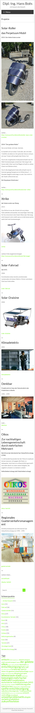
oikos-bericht (5, 508)
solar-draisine (5, 333)
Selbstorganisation (7, 636)
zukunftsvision (10, 701)
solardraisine (5, 693)
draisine (17, 664)
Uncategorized (6, 646)
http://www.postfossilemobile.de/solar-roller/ (16, 189)
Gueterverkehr (6, 610)
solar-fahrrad (5, 288)
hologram (30, 671)
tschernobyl (19, 693)
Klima (3, 614)
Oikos (3, 627)
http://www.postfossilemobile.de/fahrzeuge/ (15, 256)
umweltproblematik (12, 696)
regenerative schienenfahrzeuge (21, 686)
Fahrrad (3, 607)
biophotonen (16, 660)
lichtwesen (25, 676)
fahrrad (24, 667)
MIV (2, 623)
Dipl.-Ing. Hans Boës (17, 3)
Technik (3, 643)
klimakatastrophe (20, 673)
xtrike (3, 246)
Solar (3, 639)
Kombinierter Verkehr (8, 617)
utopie (27, 697)
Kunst (3, 620)
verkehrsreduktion (10, 699)
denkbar (4, 425)
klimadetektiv (5, 374)
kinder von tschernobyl (7, 673)
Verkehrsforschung (7, 649)
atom (11, 660)
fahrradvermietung (6, 669)
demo (18, 662)
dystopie (23, 664)
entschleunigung (11, 666)
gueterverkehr (6, 566)
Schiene (3, 633)
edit (28, 664)
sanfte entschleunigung (15, 688)
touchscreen (13, 693)
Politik (3, 630)
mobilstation (18, 680)
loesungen (7, 677)
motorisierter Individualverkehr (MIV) (17, 682)
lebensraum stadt (11, 675)
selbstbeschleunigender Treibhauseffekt (16, 691)
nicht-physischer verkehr (8, 684)
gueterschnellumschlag (18, 671)
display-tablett (6, 582)
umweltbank (5, 578)
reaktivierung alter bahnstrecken (16, 685)
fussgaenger (16, 669)
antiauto (5, 659)
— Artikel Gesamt (7, 601)
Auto (3, 604)
